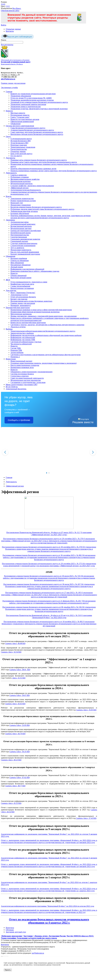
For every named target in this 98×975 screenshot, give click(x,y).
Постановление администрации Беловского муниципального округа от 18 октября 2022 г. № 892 (43, 622)
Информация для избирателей (23, 337)
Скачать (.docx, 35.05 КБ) (86, 710)
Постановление (8, 564)
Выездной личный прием (21, 278)
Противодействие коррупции (18, 308)
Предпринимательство (20, 235)
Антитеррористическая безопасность (26, 190)
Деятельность (11, 173)
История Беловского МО (21, 141)
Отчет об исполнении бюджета (23, 297)
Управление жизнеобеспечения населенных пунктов (32, 100)
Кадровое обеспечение (20, 213)
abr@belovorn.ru (8, 79)
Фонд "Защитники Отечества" (23, 293)
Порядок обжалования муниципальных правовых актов (33, 169)
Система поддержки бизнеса (22, 374)
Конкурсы (10, 928)
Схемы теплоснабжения (20, 286)
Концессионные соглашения (22, 288)
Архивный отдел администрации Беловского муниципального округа (39, 102)
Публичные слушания (20, 177)
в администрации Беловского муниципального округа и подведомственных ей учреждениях (49, 841)
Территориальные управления (23, 147)
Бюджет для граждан (19, 299)
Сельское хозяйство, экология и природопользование (32, 186)
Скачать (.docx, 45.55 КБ (11, 803)
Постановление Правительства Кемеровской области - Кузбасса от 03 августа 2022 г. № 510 (43, 615)
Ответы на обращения (20, 260)
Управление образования (21, 96)
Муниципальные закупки (21, 228)
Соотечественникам (19, 237)
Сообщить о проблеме (19, 420)
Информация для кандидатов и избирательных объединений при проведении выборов (46, 335)
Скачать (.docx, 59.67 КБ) (19, 695)
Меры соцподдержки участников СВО (21, 385)
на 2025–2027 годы (58, 535)
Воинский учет (17, 203)
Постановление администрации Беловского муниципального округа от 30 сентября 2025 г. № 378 (42, 547)
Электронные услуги (19, 295)
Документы (10, 158)
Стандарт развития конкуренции (24, 243)
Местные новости (18, 113)
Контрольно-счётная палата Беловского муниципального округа (37, 134)
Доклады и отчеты (18, 327)
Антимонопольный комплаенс (23, 224)
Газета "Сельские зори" (20, 117)
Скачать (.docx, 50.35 (17, 752)
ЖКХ (8, 280)
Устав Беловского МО (19, 143)
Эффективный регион (20, 188)
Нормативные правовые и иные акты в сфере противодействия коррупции (41, 310)
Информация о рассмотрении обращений (27, 269)
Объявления (15, 124)
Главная (9, 92)
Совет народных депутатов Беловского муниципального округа (37, 132)
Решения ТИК (16, 350)
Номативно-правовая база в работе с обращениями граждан (35, 271)
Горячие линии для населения (13, 83)
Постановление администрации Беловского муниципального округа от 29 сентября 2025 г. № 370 (43, 539)
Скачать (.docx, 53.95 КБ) (19, 725)
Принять (8, 970)
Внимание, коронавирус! (21, 305)
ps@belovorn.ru (38, 953)
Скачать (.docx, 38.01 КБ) (19, 670)
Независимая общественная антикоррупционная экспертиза (35, 312)
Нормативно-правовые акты (22, 367)
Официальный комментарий (22, 121)
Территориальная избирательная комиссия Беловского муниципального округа (43, 331)
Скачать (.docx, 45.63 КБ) (15, 704)
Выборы (9, 329)
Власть (8, 196)
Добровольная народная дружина (24, 211)
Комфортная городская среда (22, 284)
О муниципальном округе (21, 139)
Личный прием (17, 267)
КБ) (23, 678)
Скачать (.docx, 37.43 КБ (86, 818)
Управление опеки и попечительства (26, 107)
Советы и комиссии (19, 175)
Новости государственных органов (25, 119)
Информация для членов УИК (23, 340)
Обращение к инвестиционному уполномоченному (32, 372)
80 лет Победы (12, 387)
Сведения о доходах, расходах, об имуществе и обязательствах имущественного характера (47, 325)
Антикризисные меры (20, 222)
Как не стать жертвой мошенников (25, 252)
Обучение (10, 930)
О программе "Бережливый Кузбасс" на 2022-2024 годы (62, 616)
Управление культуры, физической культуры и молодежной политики (39, 109)
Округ (8, 136)
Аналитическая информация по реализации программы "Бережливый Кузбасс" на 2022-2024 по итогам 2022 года (47, 906)
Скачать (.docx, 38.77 (13, 786)
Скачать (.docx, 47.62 (17, 777)
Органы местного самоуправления (20, 126)
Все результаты (7, 45)
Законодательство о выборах (22, 333)
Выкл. (18, 8)
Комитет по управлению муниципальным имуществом (33, 94)
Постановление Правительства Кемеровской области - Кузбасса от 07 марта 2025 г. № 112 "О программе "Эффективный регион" (49, 533)
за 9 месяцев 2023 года (85, 842)
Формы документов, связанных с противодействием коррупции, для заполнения (43, 316)
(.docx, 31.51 (17, 678)
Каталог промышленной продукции (25, 254)
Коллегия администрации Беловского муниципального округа (36, 207)
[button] (46, 472)
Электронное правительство (22, 198)
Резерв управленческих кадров (23, 201)
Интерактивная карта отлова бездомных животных (31, 301)
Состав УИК (16, 348)
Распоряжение (8, 601)
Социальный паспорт (19, 241)
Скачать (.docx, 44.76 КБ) (15, 734)
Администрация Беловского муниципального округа (32, 130)
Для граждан (11, 290)
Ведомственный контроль (21, 226)
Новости (9, 111)
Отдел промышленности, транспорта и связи (29, 282)
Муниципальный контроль (22, 184)
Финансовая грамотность (21, 250)
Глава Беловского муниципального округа (28, 128)
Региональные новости (20, 115)
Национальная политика (21, 181)
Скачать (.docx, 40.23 (9, 760)
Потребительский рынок (21, 233)
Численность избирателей (21, 344)
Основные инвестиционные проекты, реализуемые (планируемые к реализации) (44, 363)
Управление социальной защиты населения (28, 104)
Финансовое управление (21, 205)
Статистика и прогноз (20, 376)
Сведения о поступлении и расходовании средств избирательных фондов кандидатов (46, 355)
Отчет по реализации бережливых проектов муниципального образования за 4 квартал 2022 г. (49, 921)
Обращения (10, 256)
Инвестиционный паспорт (21, 361)
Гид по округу (16, 156)
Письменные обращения (20, 265)
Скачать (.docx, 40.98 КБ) (15, 643)
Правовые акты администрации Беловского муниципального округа (39, 160)
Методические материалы (21, 314)
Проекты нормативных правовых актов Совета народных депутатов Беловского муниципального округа (54, 171)
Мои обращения (17, 263)
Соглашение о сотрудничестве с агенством (28, 382)
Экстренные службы (9, 87)
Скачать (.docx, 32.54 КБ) (11, 652)
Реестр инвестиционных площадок (25, 365)
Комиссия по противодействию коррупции (28, 323)
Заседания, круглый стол (16, 932)
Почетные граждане (19, 145)
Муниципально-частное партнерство (26, 380)
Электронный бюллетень (16, 389)
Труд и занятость (17, 248)
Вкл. (14, 8)
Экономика (10, 220)
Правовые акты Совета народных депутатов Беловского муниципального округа (44, 162)
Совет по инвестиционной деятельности (27, 378)
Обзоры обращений (19, 275)
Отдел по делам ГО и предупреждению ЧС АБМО (31, 98)
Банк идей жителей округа (21, 154)
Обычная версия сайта (10, 11)
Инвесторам (11, 359)
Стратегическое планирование (23, 246)
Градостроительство (19, 149)
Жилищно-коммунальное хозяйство (25, 179)
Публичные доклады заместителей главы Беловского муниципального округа (42, 209)
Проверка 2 (15, 357)
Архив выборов (17, 352)
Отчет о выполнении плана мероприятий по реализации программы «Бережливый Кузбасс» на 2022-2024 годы (48, 840)
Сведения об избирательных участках (26, 342)
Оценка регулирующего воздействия (26, 231)
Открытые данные (13, 29)
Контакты (10, 31)
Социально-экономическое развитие (25, 239)
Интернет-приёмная (19, 258)
